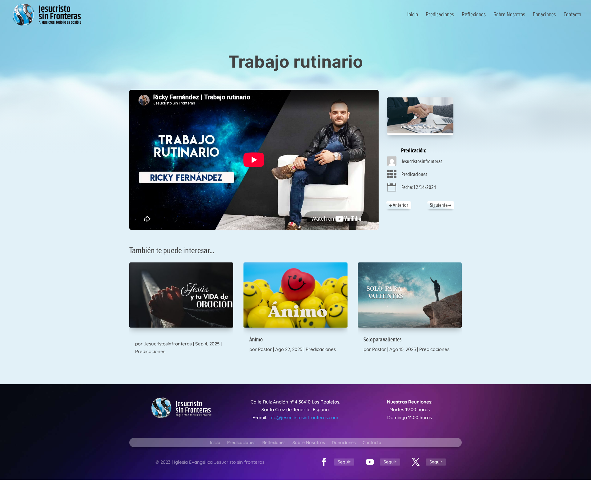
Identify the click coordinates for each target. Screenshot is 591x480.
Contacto (572, 15)
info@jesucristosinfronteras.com (303, 417)
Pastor (265, 349)
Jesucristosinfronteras (421, 161)
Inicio (412, 15)
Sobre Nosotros (509, 15)
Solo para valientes (382, 339)
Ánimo (256, 339)
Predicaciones (440, 15)
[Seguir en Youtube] (369, 462)
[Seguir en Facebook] (324, 462)
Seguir (344, 462)
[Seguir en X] (415, 462)
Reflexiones (474, 15)
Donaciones (544, 15)
